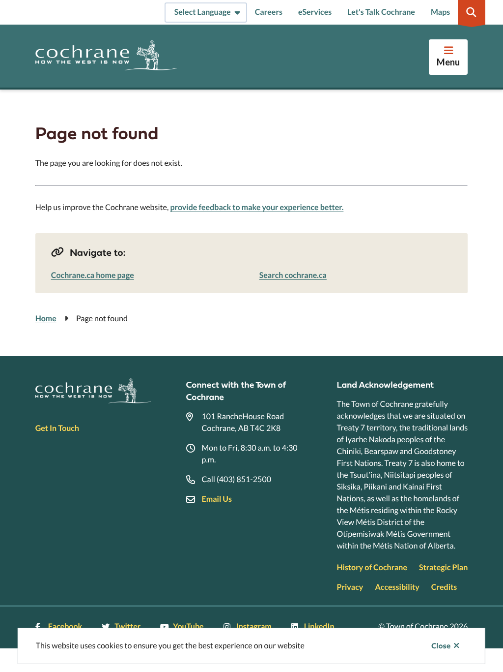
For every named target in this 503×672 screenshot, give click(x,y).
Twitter (127, 626)
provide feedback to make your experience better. (256, 207)
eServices (315, 12)
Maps (440, 12)
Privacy (349, 587)
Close (440, 645)
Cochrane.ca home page (92, 275)
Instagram (254, 626)
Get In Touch (57, 428)
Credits (444, 587)
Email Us (217, 499)
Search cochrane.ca (293, 275)
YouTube (188, 626)
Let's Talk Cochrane (381, 12)
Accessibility (397, 587)
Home (45, 318)
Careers (268, 12)
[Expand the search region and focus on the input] (471, 12)
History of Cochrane (371, 567)
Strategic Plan (443, 567)
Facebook (65, 626)
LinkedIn (319, 626)
